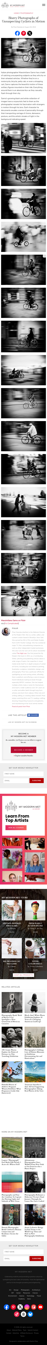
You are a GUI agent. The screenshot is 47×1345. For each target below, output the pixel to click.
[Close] (43, 642)
